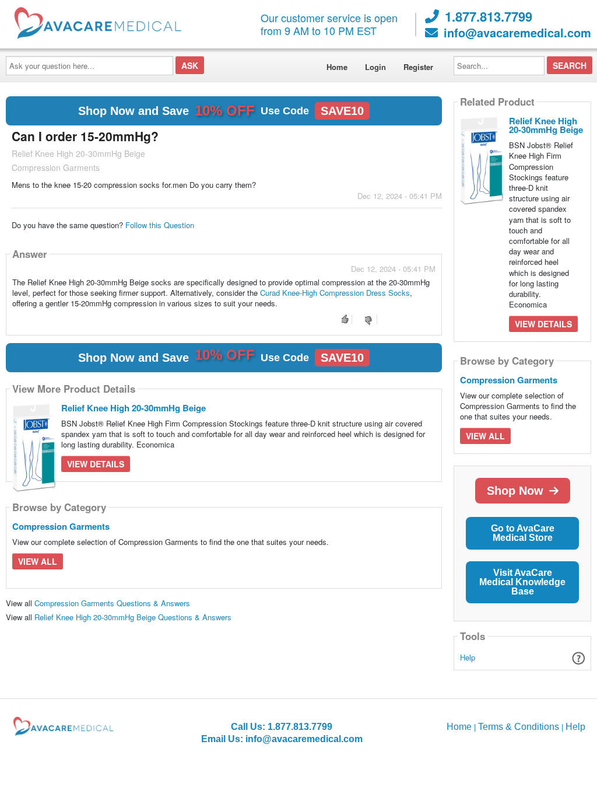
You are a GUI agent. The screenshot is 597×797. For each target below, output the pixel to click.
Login (375, 66)
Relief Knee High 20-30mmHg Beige (133, 407)
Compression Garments (61, 526)
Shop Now (515, 490)
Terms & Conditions (518, 727)
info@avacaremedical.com (517, 32)
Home (336, 66)
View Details (95, 464)
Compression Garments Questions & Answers (112, 603)
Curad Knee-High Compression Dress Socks (335, 292)
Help (467, 657)
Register (418, 66)
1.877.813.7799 (488, 16)
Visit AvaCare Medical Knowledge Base (522, 582)
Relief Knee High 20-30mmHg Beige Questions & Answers (132, 617)
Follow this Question (159, 224)
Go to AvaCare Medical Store (522, 533)
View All (37, 561)
